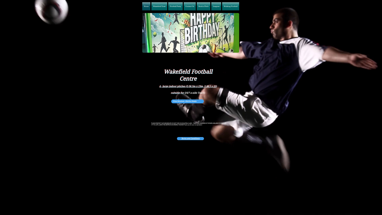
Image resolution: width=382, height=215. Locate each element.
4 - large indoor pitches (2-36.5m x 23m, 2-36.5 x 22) (188, 86)
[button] (190, 33)
